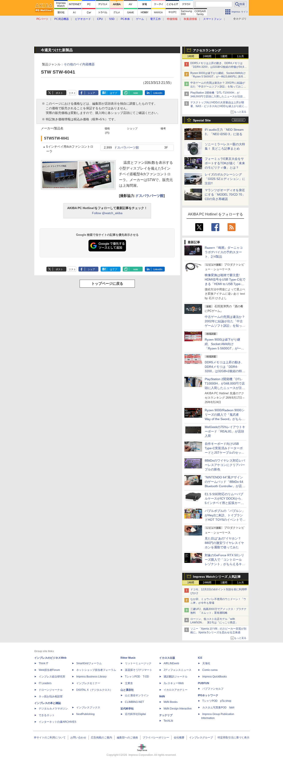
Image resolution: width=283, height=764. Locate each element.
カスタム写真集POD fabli (218, 707)
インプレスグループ (201, 737)
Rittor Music (128, 657)
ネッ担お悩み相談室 (51, 696)
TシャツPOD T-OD (137, 676)
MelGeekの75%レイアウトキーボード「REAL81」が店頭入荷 (225, 431)
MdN (162, 696)
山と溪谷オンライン (137, 695)
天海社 (206, 663)
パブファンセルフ (213, 688)
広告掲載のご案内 (101, 737)
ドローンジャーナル (51, 689)
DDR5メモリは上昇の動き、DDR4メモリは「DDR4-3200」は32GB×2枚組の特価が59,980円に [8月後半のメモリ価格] (218, 67)
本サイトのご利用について (50, 737)
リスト (72, 93)
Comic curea (210, 670)
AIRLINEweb (171, 663)
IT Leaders (45, 683)
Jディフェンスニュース (177, 670)
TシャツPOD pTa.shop (216, 700)
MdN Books (171, 702)
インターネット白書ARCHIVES (57, 721)
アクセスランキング (207, 50)
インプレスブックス (88, 707)
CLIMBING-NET (134, 702)
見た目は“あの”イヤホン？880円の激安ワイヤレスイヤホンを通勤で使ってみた (224, 543)
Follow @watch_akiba (107, 213)
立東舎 (129, 683)
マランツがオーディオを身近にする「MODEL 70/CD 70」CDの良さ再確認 (225, 194)
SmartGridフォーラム (89, 663)
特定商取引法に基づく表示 (233, 737)
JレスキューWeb (174, 683)
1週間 (223, 56)
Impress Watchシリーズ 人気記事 (217, 576)
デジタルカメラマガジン (53, 708)
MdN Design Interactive (178, 708)
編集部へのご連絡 (127, 737)
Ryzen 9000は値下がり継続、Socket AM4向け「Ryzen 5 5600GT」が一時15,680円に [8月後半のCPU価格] (218, 77)
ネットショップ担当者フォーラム (96, 670)
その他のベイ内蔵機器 (79, 64)
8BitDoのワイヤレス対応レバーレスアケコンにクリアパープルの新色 (225, 465)
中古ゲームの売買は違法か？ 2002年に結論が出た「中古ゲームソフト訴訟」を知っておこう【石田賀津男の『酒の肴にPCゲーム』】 (218, 86)
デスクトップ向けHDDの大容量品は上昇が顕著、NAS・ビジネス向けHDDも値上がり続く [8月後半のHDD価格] (218, 106)
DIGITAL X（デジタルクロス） (94, 689)
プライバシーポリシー (156, 737)
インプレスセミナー (88, 683)
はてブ (113, 93)
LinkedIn (157, 93)
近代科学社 (127, 708)
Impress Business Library (91, 676)
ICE (200, 657)
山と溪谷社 (127, 689)
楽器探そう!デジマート (138, 670)
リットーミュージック (138, 663)
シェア (91, 93)
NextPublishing (85, 714)
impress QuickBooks (214, 676)
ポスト (59, 93)
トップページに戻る (107, 283)
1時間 (190, 56)
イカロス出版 (167, 657)
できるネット (47, 715)
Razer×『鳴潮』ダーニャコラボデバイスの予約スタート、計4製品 (224, 252)
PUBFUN (203, 683)
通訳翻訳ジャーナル (175, 676)
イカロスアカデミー (175, 689)
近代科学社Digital (135, 714)
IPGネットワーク (208, 695)
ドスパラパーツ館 (126, 147)
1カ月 (240, 56)
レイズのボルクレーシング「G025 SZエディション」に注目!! (225, 179)
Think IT (43, 663)
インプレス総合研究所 (52, 676)
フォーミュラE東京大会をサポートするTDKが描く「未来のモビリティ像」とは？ (225, 163)
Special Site (202, 120)
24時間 (207, 56)
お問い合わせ (78, 737)
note (135, 93)
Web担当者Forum (49, 670)
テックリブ (165, 715)
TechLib (168, 720)
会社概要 (179, 737)
